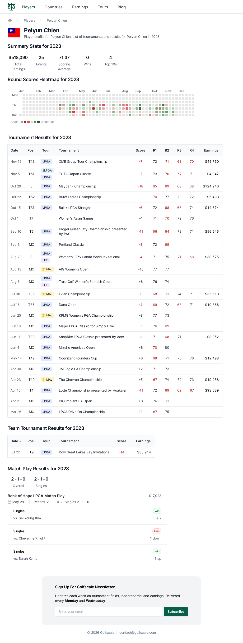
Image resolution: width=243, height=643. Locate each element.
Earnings (80, 7)
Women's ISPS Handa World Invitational (89, 257)
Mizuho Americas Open (77, 347)
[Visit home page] (11, 6)
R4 (192, 150)
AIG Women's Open (74, 269)
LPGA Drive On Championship (82, 412)
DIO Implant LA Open (75, 401)
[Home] (10, 20)
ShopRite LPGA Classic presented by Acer (91, 337)
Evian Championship (74, 294)
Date (14, 150)
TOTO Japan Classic (75, 174)
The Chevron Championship (80, 380)
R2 (167, 150)
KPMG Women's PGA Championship (86, 315)
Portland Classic (71, 244)
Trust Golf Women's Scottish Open (85, 282)
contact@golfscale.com (137, 632)
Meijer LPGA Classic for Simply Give (86, 326)
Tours (103, 7)
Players (28, 7)
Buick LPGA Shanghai (75, 208)
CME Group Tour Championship (83, 161)
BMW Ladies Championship (80, 197)
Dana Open (67, 305)
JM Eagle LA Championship (80, 369)
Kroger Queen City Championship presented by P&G (93, 231)
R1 (155, 150)
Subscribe (176, 611)
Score (140, 150)
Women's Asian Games (76, 218)
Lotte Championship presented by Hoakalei (92, 390)
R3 (179, 150)
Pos (31, 150)
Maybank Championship (77, 186)
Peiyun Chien (57, 20)
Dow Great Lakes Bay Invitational (84, 452)
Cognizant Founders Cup (78, 358)
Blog (122, 7)
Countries (54, 7)
